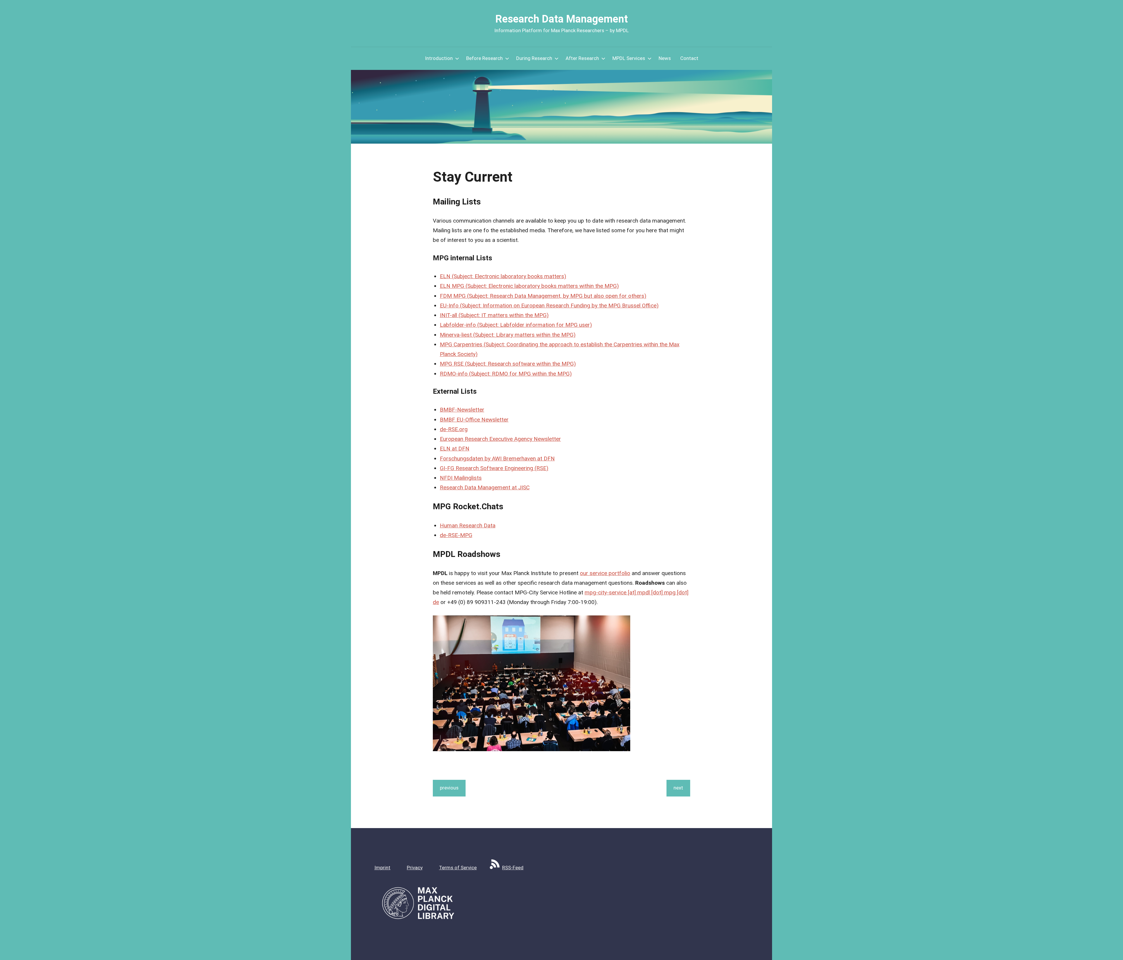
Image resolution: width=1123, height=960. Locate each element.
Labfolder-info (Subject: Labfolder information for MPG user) (516, 324)
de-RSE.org (454, 429)
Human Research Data (467, 525)
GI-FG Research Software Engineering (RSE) (494, 468)
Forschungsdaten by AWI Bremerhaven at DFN (497, 458)
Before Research (484, 58)
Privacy (415, 867)
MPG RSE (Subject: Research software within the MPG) (508, 363)
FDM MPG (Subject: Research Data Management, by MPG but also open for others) (543, 296)
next (678, 788)
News (665, 58)
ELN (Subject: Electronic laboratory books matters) (503, 276)
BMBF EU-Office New (466, 419)
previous (449, 788)
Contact (689, 58)
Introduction (439, 58)
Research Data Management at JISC (485, 487)
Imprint (382, 867)
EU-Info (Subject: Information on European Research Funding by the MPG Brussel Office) (549, 305)
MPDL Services (628, 58)
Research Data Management (561, 19)
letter (502, 419)
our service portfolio (605, 573)
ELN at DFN (454, 448)
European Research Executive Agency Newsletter (500, 439)
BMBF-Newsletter (462, 409)
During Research (534, 58)
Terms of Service (458, 867)
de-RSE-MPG (456, 535)
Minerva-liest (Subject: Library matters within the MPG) (508, 334)
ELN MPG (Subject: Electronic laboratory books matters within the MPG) (529, 286)
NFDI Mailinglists (461, 477)
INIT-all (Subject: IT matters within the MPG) (494, 315)
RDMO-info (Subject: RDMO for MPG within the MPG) (506, 373)
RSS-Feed (512, 867)
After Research (582, 58)
